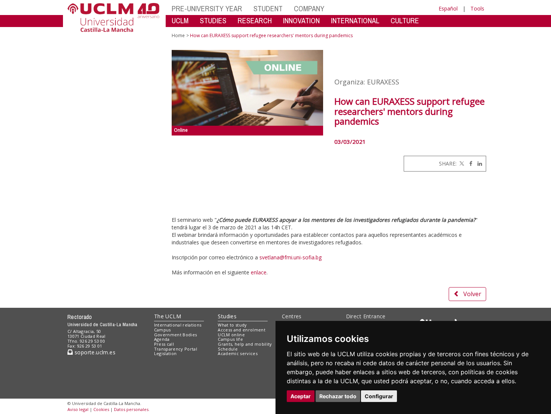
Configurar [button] (379, 396)
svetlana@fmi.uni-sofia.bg (291, 257)
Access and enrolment (241, 330)
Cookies (101, 409)
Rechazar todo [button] (337, 396)
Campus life (230, 339)
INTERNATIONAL (355, 20)
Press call (164, 344)
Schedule (228, 349)
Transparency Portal (175, 349)
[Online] (247, 88)
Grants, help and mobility (245, 344)
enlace (259, 272)
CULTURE (405, 20)
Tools (477, 8)
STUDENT (268, 8)
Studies (227, 316)
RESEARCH (255, 20)
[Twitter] (461, 163)
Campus (162, 330)
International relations (178, 325)
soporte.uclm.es (94, 352)
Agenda (162, 339)
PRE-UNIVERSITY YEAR (207, 8)
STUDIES (213, 20)
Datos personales (131, 409)
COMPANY (309, 8)
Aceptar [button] (300, 396)
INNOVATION (301, 20)
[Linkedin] (478, 163)
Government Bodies (175, 334)
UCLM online (231, 334)
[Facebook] (469, 163)
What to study (232, 325)
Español (448, 8)
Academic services (238, 353)
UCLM (180, 20)
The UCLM (167, 316)
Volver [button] (472, 294)
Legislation (165, 353)
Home (178, 35)
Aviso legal (77, 409)
